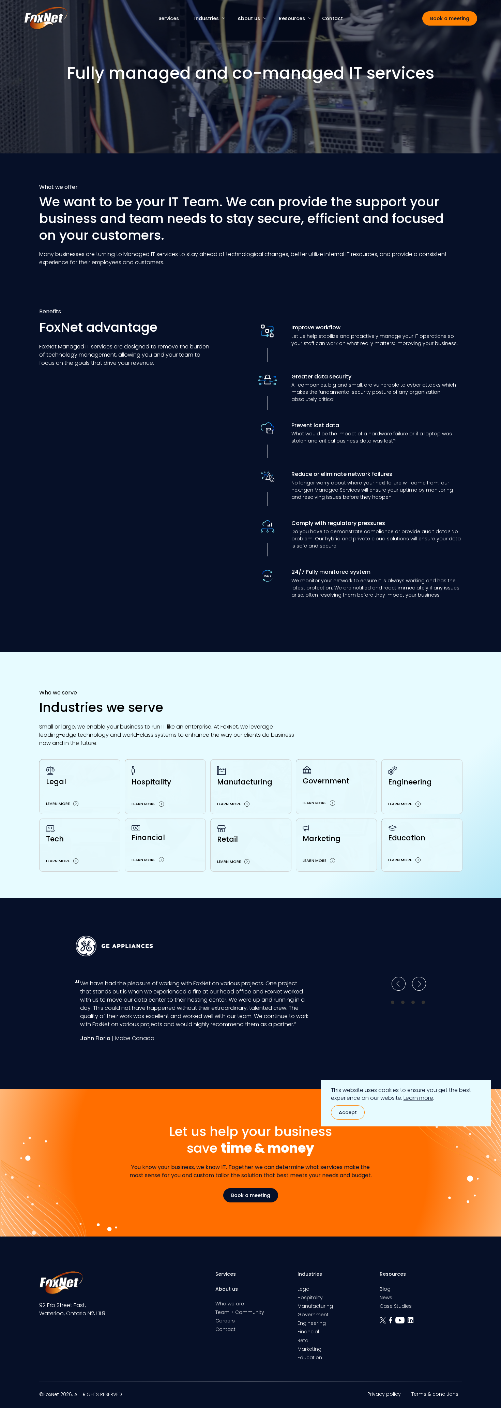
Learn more (418, 1098)
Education (310, 1357)
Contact (332, 18)
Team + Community (239, 1312)
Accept (348, 1112)
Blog (385, 1289)
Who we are (229, 1303)
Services (168, 18)
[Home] (45, 18)
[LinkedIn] (411, 1323)
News (386, 1297)
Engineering (312, 1323)
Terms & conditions (434, 1394)
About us (249, 18)
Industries (206, 18)
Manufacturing (315, 1306)
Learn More (58, 803)
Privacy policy (384, 1394)
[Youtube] (401, 1323)
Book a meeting (449, 18)
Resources (292, 18)
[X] (384, 1323)
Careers (225, 1320)
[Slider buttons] (392, 1002)
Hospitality (310, 1297)
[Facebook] (392, 1323)
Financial (308, 1331)
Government (313, 1314)
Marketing (309, 1349)
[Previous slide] (398, 983)
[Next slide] (419, 983)
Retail (304, 1340)
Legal (304, 1289)
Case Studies (396, 1306)
